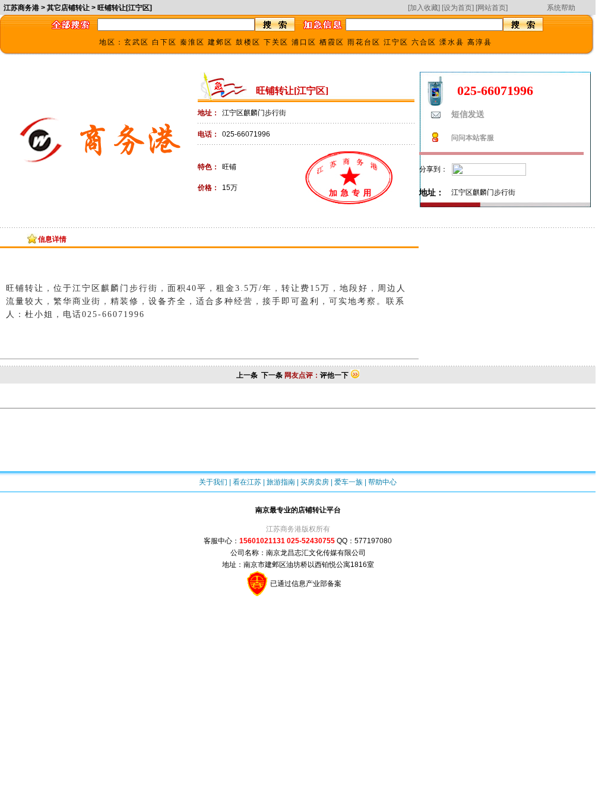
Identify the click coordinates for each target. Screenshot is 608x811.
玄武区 (136, 42)
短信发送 (467, 114)
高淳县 (479, 42)
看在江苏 (247, 482)
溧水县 (451, 42)
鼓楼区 (248, 42)
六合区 (423, 42)
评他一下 (334, 375)
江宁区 (396, 42)
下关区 (276, 42)
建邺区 (220, 42)
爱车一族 (348, 482)
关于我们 (213, 482)
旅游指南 (281, 482)
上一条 (247, 375)
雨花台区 (364, 42)
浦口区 (304, 42)
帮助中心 (382, 482)
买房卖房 (314, 482)
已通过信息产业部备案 (304, 583)
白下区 (164, 42)
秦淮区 (192, 42)
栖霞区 (331, 42)
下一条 (272, 375)
